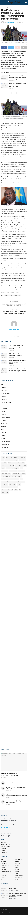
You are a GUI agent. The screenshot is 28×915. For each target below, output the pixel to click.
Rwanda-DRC (16, 481)
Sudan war (4, 487)
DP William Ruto (12, 462)
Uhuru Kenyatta (5, 489)
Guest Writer (4, 848)
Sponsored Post (5, 846)
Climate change (6, 393)
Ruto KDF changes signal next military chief (15, 782)
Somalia (23, 481)
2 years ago (11, 357)
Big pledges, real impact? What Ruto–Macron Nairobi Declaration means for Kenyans (17, 77)
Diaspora (4, 399)
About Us (3, 842)
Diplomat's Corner (6, 402)
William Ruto (5, 492)
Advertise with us (5, 844)
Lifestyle (4, 420)
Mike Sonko (5, 470)
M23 (22, 468)
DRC (19, 462)
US (20, 489)
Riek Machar (17, 295)
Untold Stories (5, 447)
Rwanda (9, 481)
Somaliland (4, 484)
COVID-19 (4, 462)
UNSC (16, 489)
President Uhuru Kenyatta (19, 473)
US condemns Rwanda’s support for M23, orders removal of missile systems (17, 362)
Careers (3, 850)
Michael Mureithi (10, 22)
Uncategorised (5, 441)
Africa (7, 457)
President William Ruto (7, 476)
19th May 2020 (20, 22)
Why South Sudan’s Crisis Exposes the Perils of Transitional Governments (17, 895)
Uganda (15, 487)
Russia (3, 481)
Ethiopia (12, 465)
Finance (3, 411)
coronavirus (22, 460)
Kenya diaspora (15, 468)
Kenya (7, 468)
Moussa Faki (21, 470)
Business (3, 387)
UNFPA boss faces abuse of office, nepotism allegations (10, 774)
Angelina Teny (8, 295)
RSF (21, 479)
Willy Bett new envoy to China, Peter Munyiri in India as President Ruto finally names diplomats (16, 794)
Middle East (4, 423)
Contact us (4, 852)
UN (12, 489)
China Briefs (4, 390)
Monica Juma (13, 470)
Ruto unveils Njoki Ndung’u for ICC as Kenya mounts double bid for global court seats (17, 85)
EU (16, 465)
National (4, 426)
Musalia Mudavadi (6, 473)
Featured (4, 408)
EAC (2, 405)
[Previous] (12, 93)
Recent (3, 438)
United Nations (5, 444)
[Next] (15, 93)
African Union (14, 457)
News (2, 429)
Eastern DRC (5, 465)
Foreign (6, 7)
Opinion (3, 432)
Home (2, 7)
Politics (3, 435)
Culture (3, 396)
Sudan (19, 484)
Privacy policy (4, 909)
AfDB (3, 457)
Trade (10, 487)
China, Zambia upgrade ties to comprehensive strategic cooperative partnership (18, 347)
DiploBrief (11, 912)
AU (2, 384)
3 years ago (11, 350)
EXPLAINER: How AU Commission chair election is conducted (16, 354)
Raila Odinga (18, 476)
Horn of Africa (5, 417)
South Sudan (12, 484)
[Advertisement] (14, 558)
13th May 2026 (13, 80)
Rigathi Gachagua (14, 479)
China (6, 460)
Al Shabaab (22, 457)
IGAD (3, 468)
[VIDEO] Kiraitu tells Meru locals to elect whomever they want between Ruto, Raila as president (17, 370)
